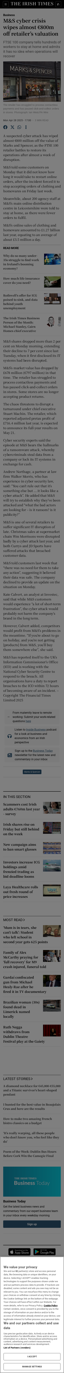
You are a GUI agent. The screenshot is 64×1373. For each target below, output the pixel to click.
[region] (32, 1315)
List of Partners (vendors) (17, 1347)
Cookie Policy (51, 1305)
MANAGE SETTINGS (32, 1366)
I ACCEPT (32, 1356)
